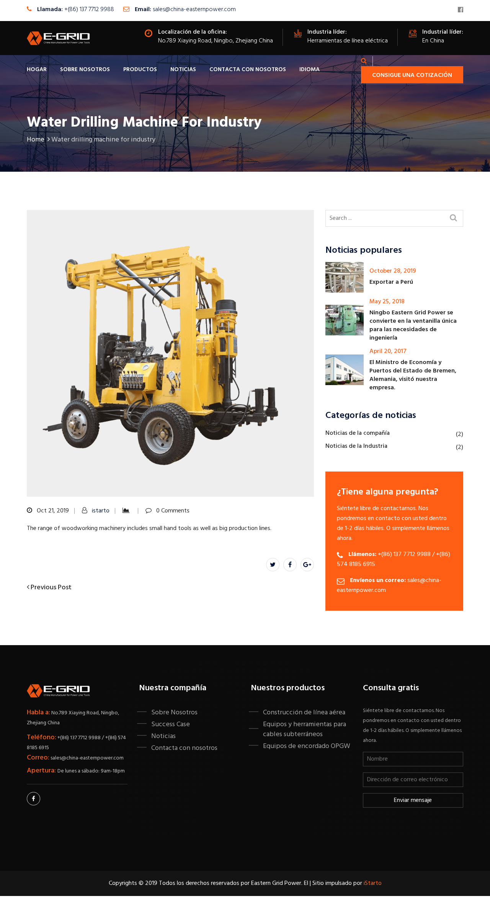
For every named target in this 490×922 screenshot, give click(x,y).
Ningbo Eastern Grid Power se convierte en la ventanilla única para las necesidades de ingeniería (413, 325)
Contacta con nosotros (247, 69)
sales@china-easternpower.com (194, 10)
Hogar (37, 69)
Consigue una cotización (412, 75)
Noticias (183, 69)
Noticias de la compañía (357, 433)
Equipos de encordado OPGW (306, 746)
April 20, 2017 (388, 351)
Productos (140, 69)
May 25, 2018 (387, 302)
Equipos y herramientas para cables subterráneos (304, 729)
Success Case (170, 724)
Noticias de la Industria (356, 446)
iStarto (373, 883)
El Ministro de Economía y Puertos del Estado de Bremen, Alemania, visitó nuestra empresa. (412, 375)
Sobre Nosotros (85, 69)
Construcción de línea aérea (304, 712)
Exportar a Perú (391, 282)
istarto (100, 511)
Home (35, 139)
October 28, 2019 (392, 271)
